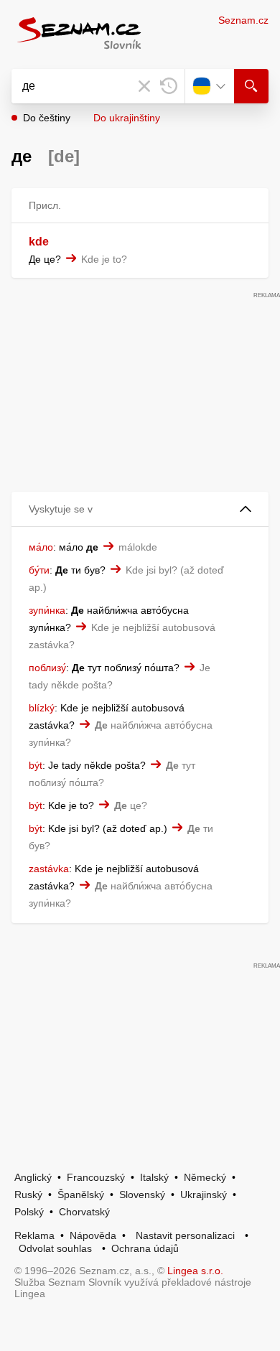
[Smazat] (144, 86)
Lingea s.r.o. (195, 1270)
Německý (205, 1177)
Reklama (34, 1235)
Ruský (28, 1194)
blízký (42, 708)
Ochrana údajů (145, 1248)
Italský (154, 1177)
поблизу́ (47, 667)
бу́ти (39, 570)
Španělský (80, 1194)
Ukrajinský (203, 1194)
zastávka (49, 868)
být (35, 765)
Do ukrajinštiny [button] (126, 117)
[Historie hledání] (169, 86)
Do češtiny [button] (46, 117)
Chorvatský (84, 1211)
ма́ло (41, 547)
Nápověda (93, 1235)
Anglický (33, 1177)
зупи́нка (47, 610)
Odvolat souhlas (55, 1248)
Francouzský (96, 1177)
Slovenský (142, 1194)
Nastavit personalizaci (185, 1235)
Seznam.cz (243, 20)
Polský (29, 1211)
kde (39, 241)
